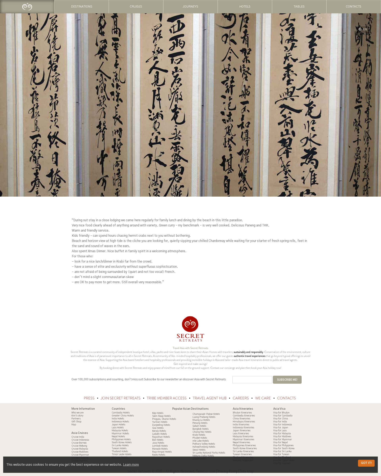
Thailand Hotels (120, 451)
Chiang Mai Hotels (201, 432)
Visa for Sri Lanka (282, 451)
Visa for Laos (280, 430)
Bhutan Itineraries (242, 412)
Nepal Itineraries (241, 442)
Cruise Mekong (79, 446)
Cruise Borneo (79, 443)
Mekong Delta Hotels (203, 456)
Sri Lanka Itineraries (243, 451)
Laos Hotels (118, 427)
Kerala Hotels (159, 431)
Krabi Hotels (198, 435)
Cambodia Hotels (121, 412)
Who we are (77, 412)
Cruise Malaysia (79, 449)
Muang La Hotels (201, 420)
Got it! (366, 463)
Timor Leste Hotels (121, 454)
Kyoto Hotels (158, 455)
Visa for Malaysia (282, 433)
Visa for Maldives (282, 436)
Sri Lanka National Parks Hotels (208, 453)
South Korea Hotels (122, 442)
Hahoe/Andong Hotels (203, 447)
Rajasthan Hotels (161, 437)
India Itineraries (241, 424)
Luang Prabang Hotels (203, 417)
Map (73, 424)
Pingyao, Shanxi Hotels (164, 419)
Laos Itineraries (241, 433)
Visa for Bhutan (281, 412)
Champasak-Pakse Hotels (206, 414)
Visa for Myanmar (282, 439)
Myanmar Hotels (120, 433)
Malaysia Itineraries (243, 436)
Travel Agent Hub (210, 398)
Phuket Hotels (199, 438)
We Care (263, 398)
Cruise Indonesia (80, 440)
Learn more (131, 464)
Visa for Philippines (283, 445)
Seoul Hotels (198, 450)
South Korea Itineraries (245, 448)
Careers (241, 398)
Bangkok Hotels (200, 429)
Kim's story (77, 415)
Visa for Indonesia (282, 424)
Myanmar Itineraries (243, 439)
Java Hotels (158, 443)
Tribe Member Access (167, 398)
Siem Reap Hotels (161, 416)
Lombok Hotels (160, 446)
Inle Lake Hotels (200, 441)
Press (89, 398)
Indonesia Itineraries (243, 427)
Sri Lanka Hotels (120, 445)
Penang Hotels (199, 423)
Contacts (286, 398)
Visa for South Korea (283, 448)
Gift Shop (76, 421)
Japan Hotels (118, 424)
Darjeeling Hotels (161, 425)
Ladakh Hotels (159, 434)
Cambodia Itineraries (244, 415)
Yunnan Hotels (159, 422)
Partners (76, 418)
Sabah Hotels (199, 426)
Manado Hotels (160, 449)
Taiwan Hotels (119, 448)
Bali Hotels (157, 440)
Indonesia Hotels (120, 421)
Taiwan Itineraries (242, 454)
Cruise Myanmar (80, 455)
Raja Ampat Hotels (162, 452)
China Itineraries (241, 418)
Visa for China (280, 418)
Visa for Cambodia (282, 415)
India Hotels (118, 418)
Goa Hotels (158, 428)
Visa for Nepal (280, 442)
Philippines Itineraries (244, 445)
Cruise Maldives (79, 452)
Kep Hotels (157, 413)
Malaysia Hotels (120, 430)
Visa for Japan (280, 427)
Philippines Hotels (121, 439)
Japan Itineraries (241, 430)
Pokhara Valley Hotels (203, 444)
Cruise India (77, 437)
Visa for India (280, 421)
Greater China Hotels (123, 415)
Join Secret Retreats (121, 398)
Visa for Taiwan (281, 454)
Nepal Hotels (118, 436)
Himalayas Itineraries (244, 421)
